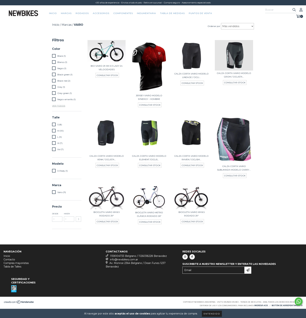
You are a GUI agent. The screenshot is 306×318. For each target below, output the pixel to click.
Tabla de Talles (12, 266)
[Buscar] (294, 10)
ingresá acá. (261, 305)
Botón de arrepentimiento (287, 305)
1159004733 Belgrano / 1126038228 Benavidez (138, 256)
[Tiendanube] (19, 303)
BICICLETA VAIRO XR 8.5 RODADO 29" (191, 214)
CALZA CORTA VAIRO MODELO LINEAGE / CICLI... (191, 75)
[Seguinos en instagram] (185, 257)
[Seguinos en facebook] (192, 257)
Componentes (123, 13)
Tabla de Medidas (172, 13)
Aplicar (78, 219)
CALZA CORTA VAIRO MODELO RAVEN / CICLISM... (191, 158)
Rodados (82, 13)
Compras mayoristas (16, 263)
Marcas (66, 13)
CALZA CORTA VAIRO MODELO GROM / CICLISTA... (234, 75)
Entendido (212, 313)
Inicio (53, 13)
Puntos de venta (200, 13)
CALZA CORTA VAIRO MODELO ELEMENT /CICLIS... (149, 158)
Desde (55, 214)
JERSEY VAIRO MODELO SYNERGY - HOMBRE (149, 97)
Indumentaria (146, 13)
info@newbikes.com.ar (124, 259)
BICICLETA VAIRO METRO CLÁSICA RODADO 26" (149, 214)
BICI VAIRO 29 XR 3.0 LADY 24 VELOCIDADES (107, 68)
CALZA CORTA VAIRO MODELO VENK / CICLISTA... (106, 158)
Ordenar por (214, 26)
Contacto (9, 259)
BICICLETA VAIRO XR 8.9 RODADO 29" (107, 214)
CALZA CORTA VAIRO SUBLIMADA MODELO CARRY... (234, 168)
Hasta (67, 214)
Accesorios (101, 13)
